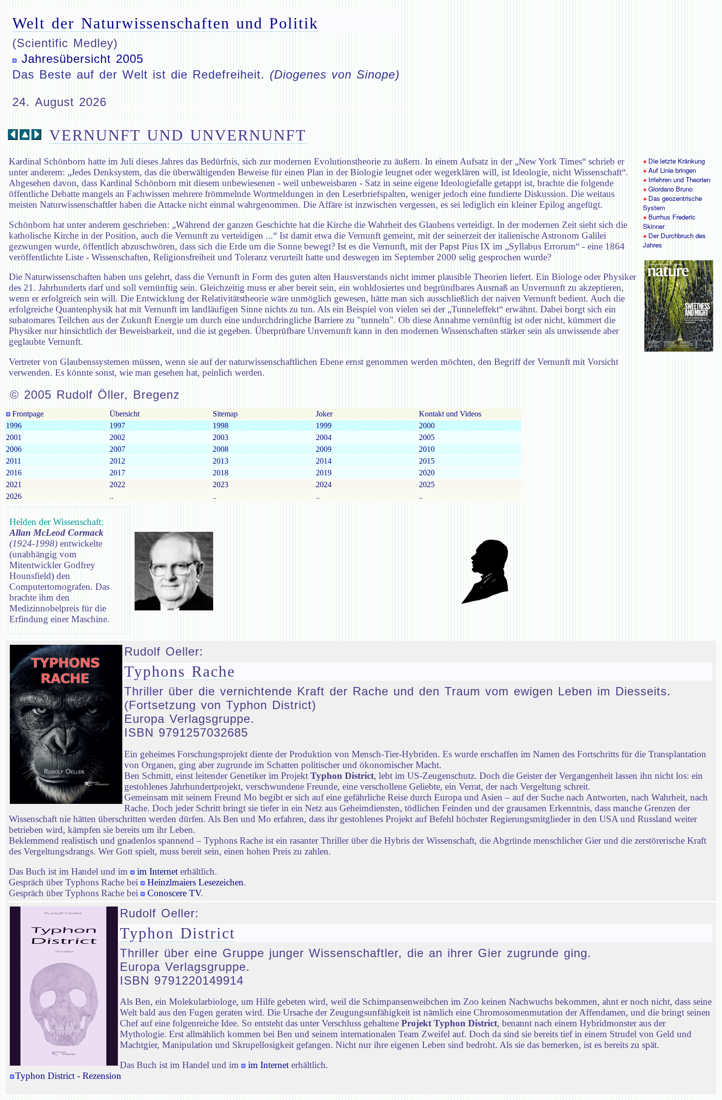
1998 (220, 425)
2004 (324, 437)
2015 (427, 461)
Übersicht (124, 414)
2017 (117, 472)
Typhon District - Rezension (68, 1076)
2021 (14, 484)
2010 (427, 449)
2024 (324, 484)
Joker (324, 414)
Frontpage (27, 414)
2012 (117, 461)
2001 (14, 437)
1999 (324, 425)
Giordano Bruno (669, 188)
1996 (14, 425)
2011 (13, 461)
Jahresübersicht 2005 (82, 58)
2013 (220, 461)
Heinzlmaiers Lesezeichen (195, 882)
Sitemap (225, 414)
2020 (427, 472)
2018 (220, 472)
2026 (14, 496)
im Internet (157, 871)
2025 (427, 484)
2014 (324, 461)
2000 (427, 425)
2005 (427, 437)
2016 (14, 472)
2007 (117, 449)
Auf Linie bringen (671, 170)
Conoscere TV (174, 893)
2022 (117, 484)
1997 (117, 425)
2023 (220, 484)
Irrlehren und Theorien (678, 179)
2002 (117, 437)
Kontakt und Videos (450, 414)
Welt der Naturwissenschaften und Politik (165, 23)
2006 (14, 449)
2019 (324, 472)
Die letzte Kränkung (675, 160)
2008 (220, 449)
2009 (324, 449)
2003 (220, 437)
